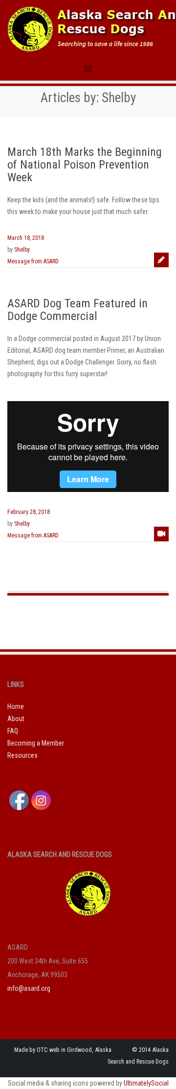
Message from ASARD (33, 261)
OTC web (48, 1049)
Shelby (22, 249)
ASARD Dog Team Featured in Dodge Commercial (77, 310)
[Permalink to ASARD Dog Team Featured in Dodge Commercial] (161, 534)
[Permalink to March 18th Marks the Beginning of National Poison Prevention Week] (161, 260)
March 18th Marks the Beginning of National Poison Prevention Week (84, 165)
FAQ (12, 731)
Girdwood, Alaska (89, 1049)
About (15, 719)
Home (15, 706)
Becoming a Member (35, 743)
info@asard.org (28, 988)
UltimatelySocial (146, 1083)
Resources (22, 755)
